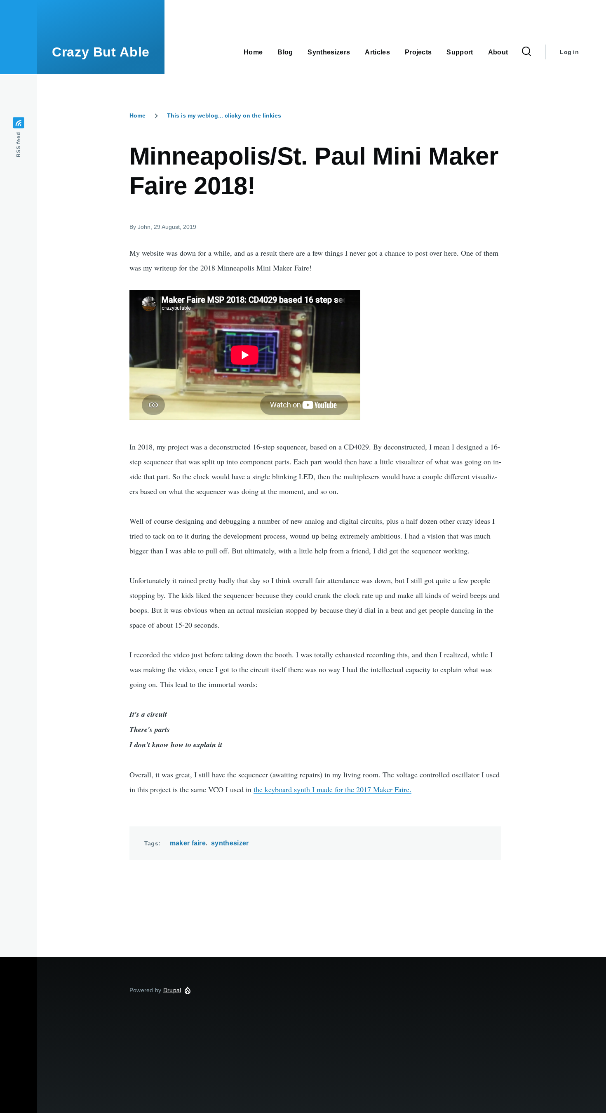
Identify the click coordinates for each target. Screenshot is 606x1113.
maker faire (188, 843)
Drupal (172, 990)
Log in (569, 52)
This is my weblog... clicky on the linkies (224, 115)
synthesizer (230, 843)
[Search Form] (526, 52)
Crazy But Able (101, 52)
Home (137, 115)
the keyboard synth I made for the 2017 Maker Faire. (332, 789)
